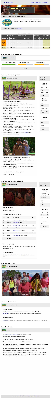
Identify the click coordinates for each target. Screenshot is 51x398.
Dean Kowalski (22, 255)
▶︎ (48, 283)
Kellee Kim (15, 230)
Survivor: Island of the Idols (20, 20)
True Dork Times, (20, 395)
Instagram (19, 28)
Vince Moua (16, 222)
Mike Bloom (5, 313)
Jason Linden (16, 228)
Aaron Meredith (16, 235)
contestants (35, 2)
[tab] (8, 58)
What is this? (25, 68)
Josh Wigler (5, 312)
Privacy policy (36, 395)
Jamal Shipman (16, 233)
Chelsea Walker (16, 225)
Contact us (31, 395)
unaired (26, 132)
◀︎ (4, 283)
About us (27, 395)
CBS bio (12, 334)
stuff (45, 2)
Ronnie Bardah (16, 220)
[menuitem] (35, 2)
